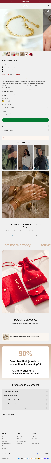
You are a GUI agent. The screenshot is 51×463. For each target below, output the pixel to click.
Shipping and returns (21, 441)
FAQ (33, 441)
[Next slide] (48, 157)
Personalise (4, 438)
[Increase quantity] (9, 114)
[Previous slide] (3, 157)
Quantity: (4, 111)
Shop (3, 436)
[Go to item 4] (17, 54)
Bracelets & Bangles (6, 443)
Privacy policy (20, 436)
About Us (34, 436)
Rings (3, 445)
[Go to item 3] (13, 54)
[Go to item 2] (8, 54)
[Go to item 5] (22, 54)
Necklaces (4, 441)
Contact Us (34, 438)
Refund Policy (20, 438)
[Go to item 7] (31, 54)
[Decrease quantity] (4, 114)
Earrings (4, 448)
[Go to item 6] (26, 54)
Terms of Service (20, 443)
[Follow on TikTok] (9, 454)
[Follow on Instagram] (6, 454)
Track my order (35, 443)
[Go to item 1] (4, 54)
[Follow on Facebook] (3, 454)
